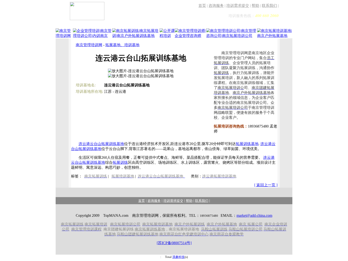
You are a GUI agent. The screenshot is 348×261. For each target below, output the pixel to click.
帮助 (255, 6)
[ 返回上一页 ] (265, 185)
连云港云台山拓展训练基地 (101, 144)
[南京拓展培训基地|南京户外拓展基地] (274, 36)
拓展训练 (120, 162)
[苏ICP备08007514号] (174, 243)
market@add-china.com (254, 215)
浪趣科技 (178, 257)
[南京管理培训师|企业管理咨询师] (190, 36)
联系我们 (269, 6)
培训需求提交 (237, 6)
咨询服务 (216, 6)
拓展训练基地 (247, 144)
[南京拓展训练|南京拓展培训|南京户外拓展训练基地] (135, 36)
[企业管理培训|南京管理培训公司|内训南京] (92, 36)
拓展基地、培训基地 (122, 45)
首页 (202, 6)
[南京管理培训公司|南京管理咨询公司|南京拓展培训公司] (231, 36)
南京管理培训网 (89, 45)
